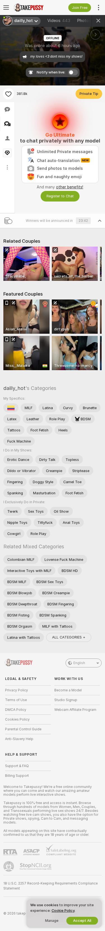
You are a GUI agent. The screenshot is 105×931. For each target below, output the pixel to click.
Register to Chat (60, 196)
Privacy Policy (16, 690)
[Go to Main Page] (32, 7)
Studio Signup (65, 700)
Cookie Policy (63, 910)
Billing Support (17, 776)
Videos (58, 20)
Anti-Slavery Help (19, 739)
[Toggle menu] (6, 7)
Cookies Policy (17, 719)
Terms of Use (16, 700)
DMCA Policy (15, 710)
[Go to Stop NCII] (36, 866)
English (79, 663)
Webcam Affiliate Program (75, 710)
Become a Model (68, 690)
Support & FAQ (17, 766)
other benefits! (69, 187)
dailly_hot (14, 388)
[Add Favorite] (8, 93)
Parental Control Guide (23, 729)
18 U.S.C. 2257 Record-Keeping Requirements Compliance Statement (50, 885)
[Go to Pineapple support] (9, 866)
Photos (88, 20)
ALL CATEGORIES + (68, 637)
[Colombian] (10, 407)
